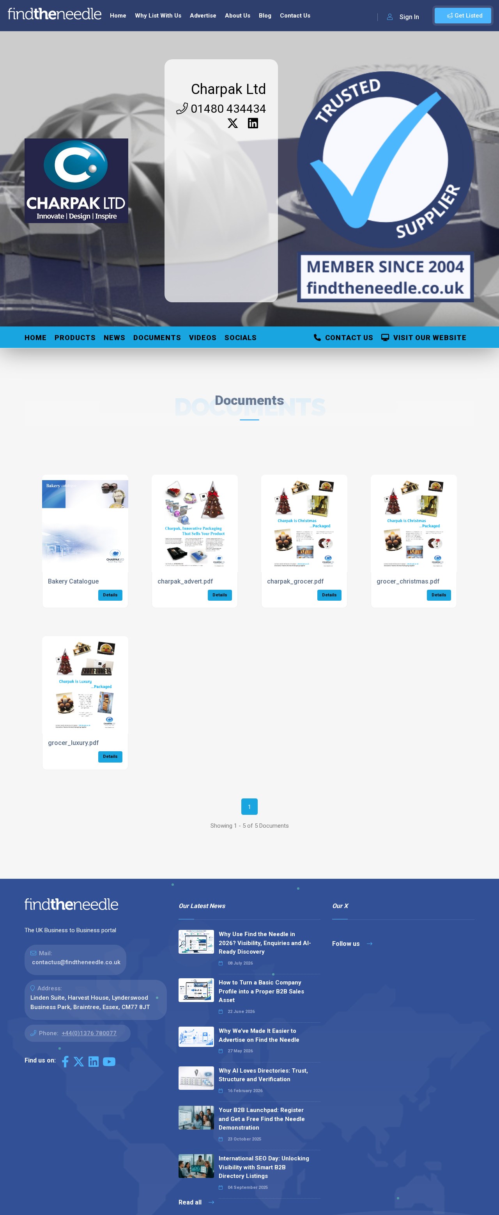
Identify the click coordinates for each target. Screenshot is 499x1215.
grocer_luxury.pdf (73, 743)
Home (118, 15)
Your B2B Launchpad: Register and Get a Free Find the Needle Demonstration (262, 1119)
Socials (241, 337)
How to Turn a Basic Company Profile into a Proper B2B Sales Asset (261, 991)
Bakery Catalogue (73, 581)
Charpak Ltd (228, 89)
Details (110, 595)
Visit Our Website (428, 337)
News (115, 337)
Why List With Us (158, 15)
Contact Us (295, 15)
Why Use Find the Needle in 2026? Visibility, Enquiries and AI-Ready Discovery (265, 943)
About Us (237, 15)
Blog (265, 15)
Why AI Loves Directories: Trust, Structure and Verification (263, 1075)
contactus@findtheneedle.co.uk (76, 962)
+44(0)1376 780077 (89, 1033)
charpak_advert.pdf (185, 581)
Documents (157, 337)
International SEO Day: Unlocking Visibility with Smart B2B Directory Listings (264, 1167)
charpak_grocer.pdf (295, 581)
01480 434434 (227, 108)
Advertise (203, 15)
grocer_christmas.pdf (408, 581)
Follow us (346, 943)
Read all (191, 1202)
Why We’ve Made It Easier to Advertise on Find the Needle (259, 1035)
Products (75, 337)
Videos (203, 337)
